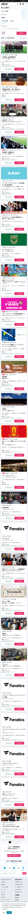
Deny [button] (4, 912)
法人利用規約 (18, 889)
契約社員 (4, 247)
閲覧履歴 (17, 897)
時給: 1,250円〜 (6, 639)
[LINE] (23, 4)
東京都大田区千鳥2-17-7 (8, 385)
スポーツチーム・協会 (13, 54)
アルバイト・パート (6, 599)
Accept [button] (9, 912)
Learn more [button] (5, 909)
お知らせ (3, 897)
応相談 (4, 95)
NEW (3, 150)
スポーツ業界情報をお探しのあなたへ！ (14, 847)
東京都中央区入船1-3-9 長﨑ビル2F (10, 159)
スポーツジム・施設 (10, 277)
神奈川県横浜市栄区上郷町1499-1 (9, 833)
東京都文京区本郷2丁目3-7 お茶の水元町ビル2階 (12, 610)
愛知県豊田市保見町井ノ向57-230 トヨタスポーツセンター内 (14, 452)
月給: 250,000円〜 (6, 64)
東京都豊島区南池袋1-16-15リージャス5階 (11, 226)
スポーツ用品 (8, 505)
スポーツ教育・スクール (11, 342)
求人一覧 (3, 892)
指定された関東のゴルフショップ (9, 671)
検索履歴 (17, 900)
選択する (24, 11)
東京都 (4, 96)
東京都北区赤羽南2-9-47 (8, 290)
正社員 (7, 54)
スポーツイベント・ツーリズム (14, 150)
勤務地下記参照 (6, 484)
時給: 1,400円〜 (6, 608)
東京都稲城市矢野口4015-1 (8, 256)
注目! (3, 54)
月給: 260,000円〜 (6, 384)
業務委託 (4, 277)
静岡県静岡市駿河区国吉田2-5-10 (9, 321)
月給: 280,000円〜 (6, 192)
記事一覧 (3, 894)
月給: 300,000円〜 (7, 319)
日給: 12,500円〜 (6, 670)
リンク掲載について (19, 887)
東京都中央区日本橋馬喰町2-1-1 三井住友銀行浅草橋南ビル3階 (14, 129)
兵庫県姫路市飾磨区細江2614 (8, 641)
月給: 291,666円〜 (6, 513)
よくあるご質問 (4, 887)
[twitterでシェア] (20, 4)
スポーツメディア (9, 180)
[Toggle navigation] (26, 4)
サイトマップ (4, 889)
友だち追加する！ (14, 855)
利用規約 (3, 884)
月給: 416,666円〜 (6, 450)
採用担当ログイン (19, 892)
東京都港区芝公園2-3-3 (7, 193)
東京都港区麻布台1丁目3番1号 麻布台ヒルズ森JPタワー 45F (14, 515)
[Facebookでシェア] (17, 4)
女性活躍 (12, 20)
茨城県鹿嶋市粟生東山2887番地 (9, 66)
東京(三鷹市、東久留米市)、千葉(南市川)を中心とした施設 (14, 353)
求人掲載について (19, 882)
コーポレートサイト (5, 899)
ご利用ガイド (4, 882)
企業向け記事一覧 (19, 884)
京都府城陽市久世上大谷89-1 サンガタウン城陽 (12, 418)
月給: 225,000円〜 (6, 255)
